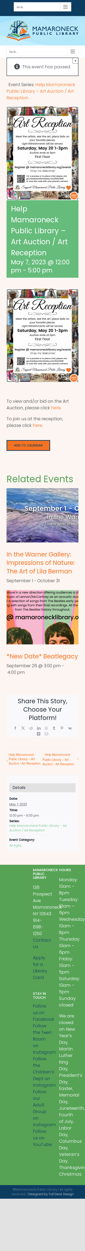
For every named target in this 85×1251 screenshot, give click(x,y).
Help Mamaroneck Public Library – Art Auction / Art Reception (24, 758)
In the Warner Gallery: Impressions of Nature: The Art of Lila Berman (41, 562)
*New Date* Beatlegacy (42, 656)
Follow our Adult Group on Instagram (42, 1108)
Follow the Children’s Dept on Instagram (42, 1072)
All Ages (15, 845)
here (56, 408)
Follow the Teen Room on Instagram (42, 1039)
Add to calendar (28, 445)
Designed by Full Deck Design (51, 1194)
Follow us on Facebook (42, 1012)
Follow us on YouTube (42, 1138)
